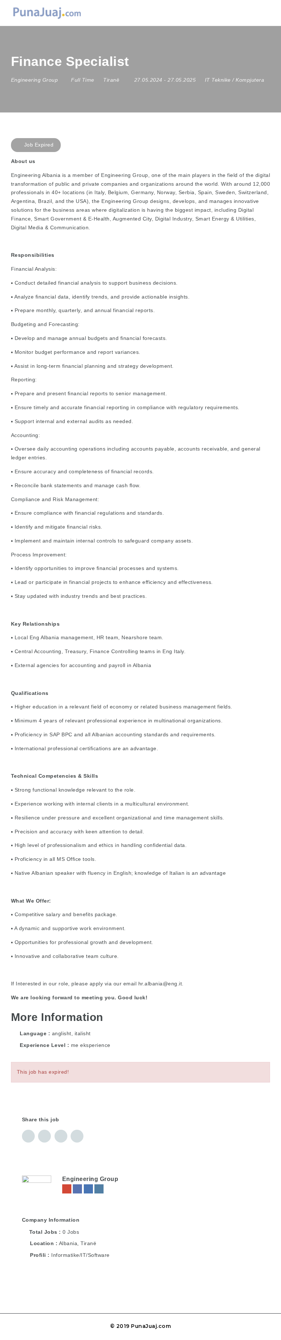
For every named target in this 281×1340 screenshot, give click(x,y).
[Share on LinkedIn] (44, 1136)
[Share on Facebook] (28, 1136)
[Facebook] (77, 1188)
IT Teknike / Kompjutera (235, 80)
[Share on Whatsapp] (77, 1136)
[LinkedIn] (88, 1188)
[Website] (66, 1188)
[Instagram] (99, 1188)
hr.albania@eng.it (160, 984)
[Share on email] (61, 1136)
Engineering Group (90, 1179)
